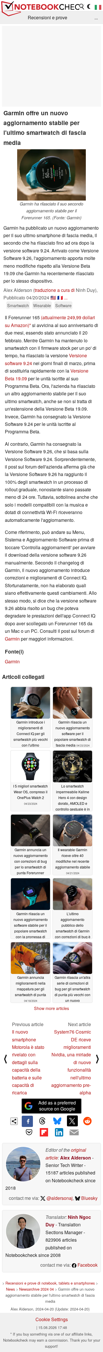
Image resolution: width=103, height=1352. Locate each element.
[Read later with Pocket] (28, 1132)
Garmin (12, 638)
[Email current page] (73, 1132)
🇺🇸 (53, 297)
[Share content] (14, 1121)
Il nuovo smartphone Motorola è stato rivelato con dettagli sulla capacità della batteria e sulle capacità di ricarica (28, 1062)
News (10, 1289)
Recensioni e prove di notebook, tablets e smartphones (50, 1283)
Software (63, 305)
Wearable (42, 305)
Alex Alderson (75, 1157)
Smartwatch (18, 305)
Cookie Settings (51, 1319)
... (96, 17)
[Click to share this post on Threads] (42, 1121)
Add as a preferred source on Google (57, 1105)
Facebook (87, 1265)
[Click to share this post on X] (72, 1120)
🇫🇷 (60, 297)
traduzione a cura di (55, 290)
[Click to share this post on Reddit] (87, 1120)
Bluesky (89, 1198)
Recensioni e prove (47, 17)
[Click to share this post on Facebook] (27, 1121)
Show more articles (51, 1008)
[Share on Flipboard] (44, 1132)
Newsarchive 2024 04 (36, 1289)
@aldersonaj (59, 1198)
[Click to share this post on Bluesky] (57, 1121)
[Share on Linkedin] (59, 1132)
